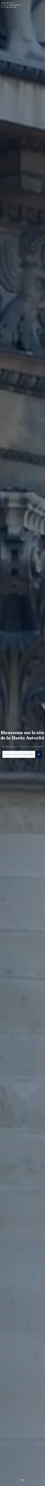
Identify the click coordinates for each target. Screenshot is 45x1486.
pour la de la (10, 5)
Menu (42, 5)
